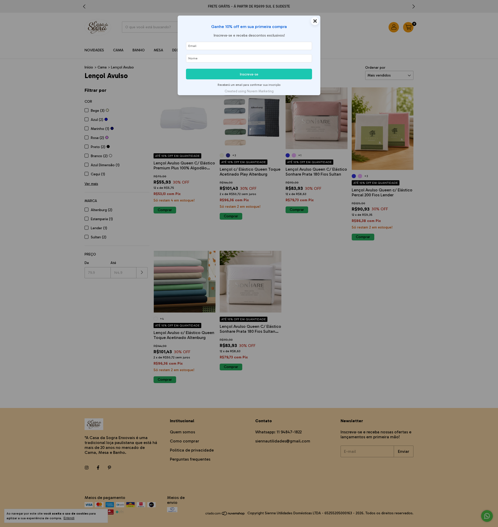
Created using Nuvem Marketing (249, 91)
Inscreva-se (249, 74)
